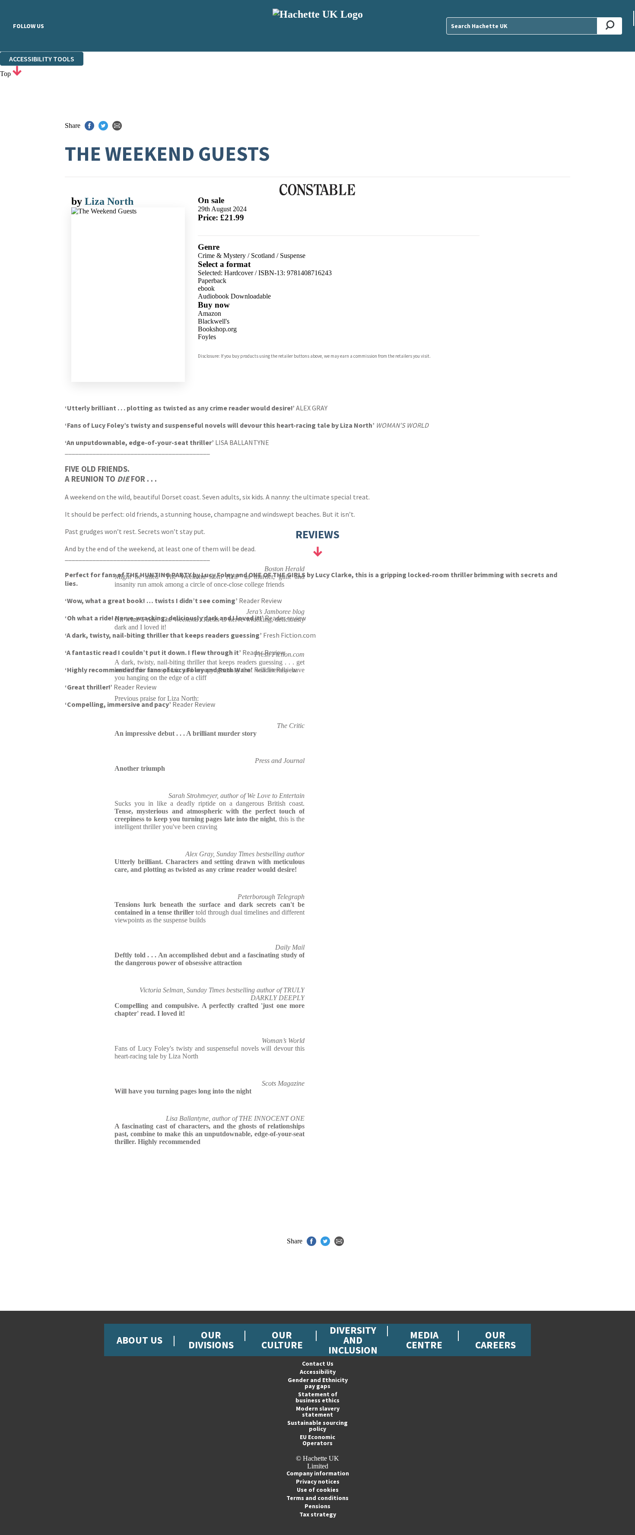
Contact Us (317, 1363)
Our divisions (211, 1340)
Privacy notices (318, 1481)
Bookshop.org (217, 329)
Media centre (424, 1340)
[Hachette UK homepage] (317, 26)
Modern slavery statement (318, 1411)
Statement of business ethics (317, 1397)
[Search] (609, 26)
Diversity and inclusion (353, 1340)
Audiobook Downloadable (234, 296)
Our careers (495, 1340)
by (78, 201)
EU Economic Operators (317, 1440)
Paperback (212, 280)
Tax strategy (317, 1514)
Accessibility (318, 1372)
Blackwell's (213, 321)
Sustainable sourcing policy (317, 1426)
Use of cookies (318, 1490)
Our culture (282, 1340)
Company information (317, 1473)
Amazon (209, 313)
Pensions (317, 1506)
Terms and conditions (317, 1498)
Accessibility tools (41, 58)
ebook (206, 288)
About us (139, 1340)
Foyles (207, 336)
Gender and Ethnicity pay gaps (318, 1383)
